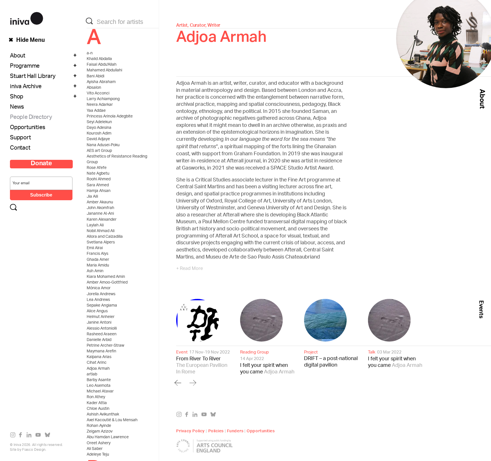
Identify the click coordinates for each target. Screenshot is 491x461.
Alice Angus (97, 311)
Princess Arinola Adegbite (110, 116)
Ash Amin (95, 271)
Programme (24, 66)
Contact (20, 148)
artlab (92, 374)
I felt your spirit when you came (267, 362)
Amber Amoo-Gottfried (107, 283)
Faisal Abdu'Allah (101, 65)
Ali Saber (95, 449)
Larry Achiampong (103, 99)
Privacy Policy (190, 430)
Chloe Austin (98, 409)
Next (192, 382)
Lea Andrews (98, 300)
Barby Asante (99, 380)
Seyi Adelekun (99, 122)
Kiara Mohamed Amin (106, 277)
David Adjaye (98, 139)
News (17, 107)
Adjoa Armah (98, 369)
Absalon (94, 88)
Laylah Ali (95, 225)
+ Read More (189, 269)
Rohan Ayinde (99, 426)
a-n (90, 53)
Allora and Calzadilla (105, 237)
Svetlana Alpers (101, 242)
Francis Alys (97, 254)
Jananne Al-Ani (100, 214)
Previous (177, 382)
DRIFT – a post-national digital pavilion (331, 358)
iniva (26, 17)
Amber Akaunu (100, 202)
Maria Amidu (98, 265)
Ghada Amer (98, 260)
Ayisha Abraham (101, 82)
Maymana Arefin (101, 351)
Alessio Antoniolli (102, 329)
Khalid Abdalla (99, 59)
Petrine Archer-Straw (105, 346)
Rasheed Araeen (101, 334)
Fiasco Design (33, 450)
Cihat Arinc (97, 363)
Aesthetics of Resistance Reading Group (117, 159)
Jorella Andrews (101, 294)
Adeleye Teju (98, 455)
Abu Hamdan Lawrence (108, 437)
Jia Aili (92, 197)
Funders (235, 430)
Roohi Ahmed (99, 179)
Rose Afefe (97, 168)
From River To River (203, 362)
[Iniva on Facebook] (22, 436)
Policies (216, 430)
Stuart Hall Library (32, 77)
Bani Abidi (95, 76)
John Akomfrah (100, 208)
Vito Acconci (98, 93)
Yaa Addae (96, 111)
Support (20, 138)
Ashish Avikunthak (103, 414)
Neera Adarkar (100, 105)
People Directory (31, 118)
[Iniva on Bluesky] (49, 436)
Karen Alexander (101, 220)
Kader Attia (97, 403)
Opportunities (27, 128)
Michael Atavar (100, 391)
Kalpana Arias (99, 357)
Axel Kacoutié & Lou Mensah (112, 420)
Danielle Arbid (99, 340)
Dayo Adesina (99, 128)
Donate (41, 164)
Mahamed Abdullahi (104, 70)
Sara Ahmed (98, 185)
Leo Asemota (99, 386)
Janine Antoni (99, 323)
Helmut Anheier (101, 317)
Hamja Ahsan (99, 191)
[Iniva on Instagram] (14, 436)
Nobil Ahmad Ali (101, 231)
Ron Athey (96, 397)
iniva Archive (25, 87)
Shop (16, 97)
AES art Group (99, 151)
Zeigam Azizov (100, 432)
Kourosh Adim (99, 134)
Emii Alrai (95, 248)
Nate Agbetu (98, 174)
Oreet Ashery (99, 443)
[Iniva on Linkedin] (30, 436)
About (17, 56)
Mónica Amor (99, 288)
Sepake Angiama (102, 306)
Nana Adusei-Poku (103, 145)
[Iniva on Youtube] (39, 436)
